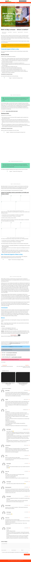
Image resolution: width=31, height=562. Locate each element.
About (14, 560)
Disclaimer (11, 560)
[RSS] (25, 1)
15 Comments (4, 33)
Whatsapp (11, 346)
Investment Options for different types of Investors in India (8, 383)
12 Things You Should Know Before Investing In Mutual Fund (23, 383)
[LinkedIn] (23, 1)
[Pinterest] (20, 1)
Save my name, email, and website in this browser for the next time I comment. (15, 552)
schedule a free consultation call (14, 343)
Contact (16, 560)
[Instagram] (22, 1)
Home (8, 560)
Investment (14, 32)
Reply (29, 390)
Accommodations (20, 560)
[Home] (1, 5)
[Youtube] (24, 1)
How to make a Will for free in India (12, 111)
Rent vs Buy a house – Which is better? (10, 5)
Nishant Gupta (4, 32)
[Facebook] (19, 1)
